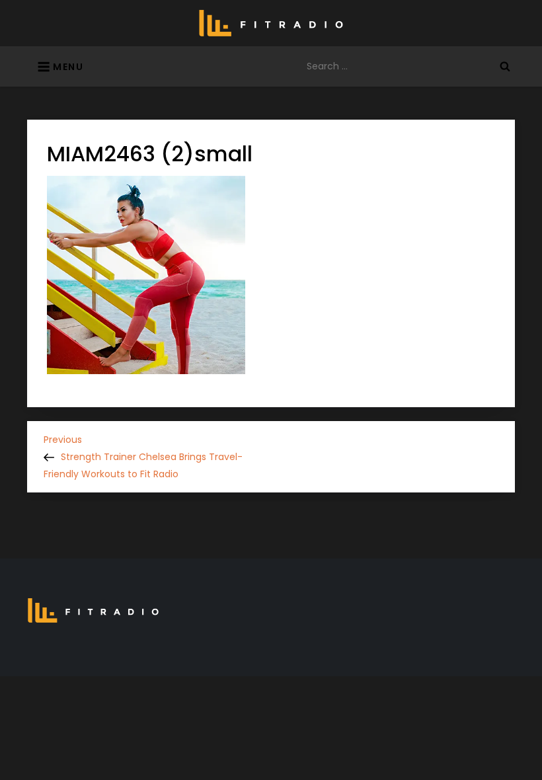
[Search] (505, 66)
